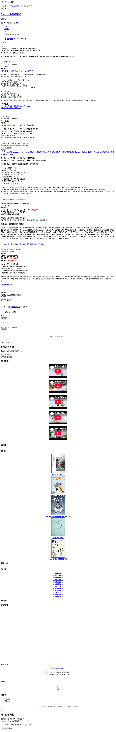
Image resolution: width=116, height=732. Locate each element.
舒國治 (7, 121)
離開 (10, 728)
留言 (18, 307)
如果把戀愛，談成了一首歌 (11, 108)
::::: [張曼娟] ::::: (58, 573)
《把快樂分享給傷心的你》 (58, 495)
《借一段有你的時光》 (58, 474)
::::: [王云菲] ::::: (58, 596)
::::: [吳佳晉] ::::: (58, 594)
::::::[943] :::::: (58, 592)
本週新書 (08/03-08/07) (15, 39)
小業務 (14, 312)
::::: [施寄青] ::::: (58, 588)
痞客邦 (14, 307)
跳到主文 (4, 19)
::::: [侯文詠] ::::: (58, 575)
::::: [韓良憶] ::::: (58, 590)
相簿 (5, 26)
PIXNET (44, 706)
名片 (5, 31)
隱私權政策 (68, 706)
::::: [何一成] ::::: (58, 586)
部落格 (6, 29)
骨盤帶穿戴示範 (7, 285)
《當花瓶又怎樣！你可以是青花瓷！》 (58, 516)
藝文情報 (15, 23)
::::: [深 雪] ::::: (58, 580)
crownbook (4, 296)
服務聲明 (75, 706)
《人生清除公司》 (58, 538)
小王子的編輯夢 (11, 14)
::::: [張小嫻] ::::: (58, 577)
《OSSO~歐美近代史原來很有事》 (58, 559)
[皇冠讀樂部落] (58, 668)
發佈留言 (3, 329)
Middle (7, 66)
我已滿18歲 (4, 728)
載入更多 (3, 318)
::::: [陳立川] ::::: (58, 582)
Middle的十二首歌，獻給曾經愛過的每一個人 (15, 106)
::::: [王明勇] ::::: (58, 584)
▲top (2, 315)
